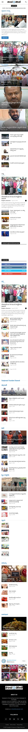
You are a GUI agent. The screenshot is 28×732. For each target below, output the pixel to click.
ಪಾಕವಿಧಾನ (4, 614)
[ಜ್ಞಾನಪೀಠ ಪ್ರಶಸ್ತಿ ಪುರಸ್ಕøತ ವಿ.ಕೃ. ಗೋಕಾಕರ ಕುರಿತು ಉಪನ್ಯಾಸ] (5, 320)
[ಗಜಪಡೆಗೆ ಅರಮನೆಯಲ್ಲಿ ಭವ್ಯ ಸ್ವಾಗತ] (5, 164)
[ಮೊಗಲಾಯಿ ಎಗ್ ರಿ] (4, 641)
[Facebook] (5, 719)
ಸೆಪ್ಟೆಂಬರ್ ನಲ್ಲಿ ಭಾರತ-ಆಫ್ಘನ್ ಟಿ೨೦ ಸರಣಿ (17, 455)
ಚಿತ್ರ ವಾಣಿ (4, 385)
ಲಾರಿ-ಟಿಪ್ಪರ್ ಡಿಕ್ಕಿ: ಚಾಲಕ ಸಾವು (15, 506)
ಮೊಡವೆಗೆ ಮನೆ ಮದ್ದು (13, 584)
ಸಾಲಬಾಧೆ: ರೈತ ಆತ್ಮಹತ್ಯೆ (13, 513)
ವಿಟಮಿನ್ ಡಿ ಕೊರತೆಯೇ (8, 579)
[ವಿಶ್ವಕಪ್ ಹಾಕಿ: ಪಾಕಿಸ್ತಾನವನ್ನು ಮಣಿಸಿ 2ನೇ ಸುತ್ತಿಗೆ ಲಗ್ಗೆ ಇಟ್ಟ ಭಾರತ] (14, 437)
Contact (7, 724)
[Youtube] (22, 719)
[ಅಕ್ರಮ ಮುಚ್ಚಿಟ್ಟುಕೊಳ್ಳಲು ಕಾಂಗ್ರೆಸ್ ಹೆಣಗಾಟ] (14, 98)
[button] (2, 2)
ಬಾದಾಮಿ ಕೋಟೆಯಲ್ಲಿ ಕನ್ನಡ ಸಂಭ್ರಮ (16, 411)
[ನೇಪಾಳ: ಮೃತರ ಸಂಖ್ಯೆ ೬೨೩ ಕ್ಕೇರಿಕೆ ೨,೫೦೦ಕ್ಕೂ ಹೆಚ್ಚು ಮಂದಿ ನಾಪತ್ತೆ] (5, 136)
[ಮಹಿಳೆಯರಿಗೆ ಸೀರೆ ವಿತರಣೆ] (5, 219)
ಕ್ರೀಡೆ (2, 428)
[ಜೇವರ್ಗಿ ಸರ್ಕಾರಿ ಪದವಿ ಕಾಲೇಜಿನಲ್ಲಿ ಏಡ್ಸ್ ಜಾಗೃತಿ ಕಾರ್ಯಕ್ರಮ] (5, 327)
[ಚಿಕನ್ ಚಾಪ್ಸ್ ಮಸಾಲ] (4, 647)
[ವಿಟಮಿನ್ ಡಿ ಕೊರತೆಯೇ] (14, 573)
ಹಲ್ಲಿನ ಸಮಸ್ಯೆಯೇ (12, 591)
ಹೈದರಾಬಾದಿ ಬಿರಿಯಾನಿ (8, 627)
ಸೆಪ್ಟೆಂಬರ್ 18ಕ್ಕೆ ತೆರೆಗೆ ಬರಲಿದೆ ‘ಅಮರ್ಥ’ (16, 398)
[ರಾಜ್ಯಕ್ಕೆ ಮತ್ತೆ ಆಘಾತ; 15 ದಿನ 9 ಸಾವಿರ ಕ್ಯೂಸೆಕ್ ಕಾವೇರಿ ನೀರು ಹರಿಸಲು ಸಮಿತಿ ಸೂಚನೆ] (5, 226)
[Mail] (14, 719)
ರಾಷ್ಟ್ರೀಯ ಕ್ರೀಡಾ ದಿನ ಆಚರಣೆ (16, 347)
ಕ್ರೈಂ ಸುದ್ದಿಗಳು (5, 475)
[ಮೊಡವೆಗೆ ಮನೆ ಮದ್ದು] (4, 586)
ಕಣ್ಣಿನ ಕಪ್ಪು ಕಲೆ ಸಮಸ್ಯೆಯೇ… (14, 604)
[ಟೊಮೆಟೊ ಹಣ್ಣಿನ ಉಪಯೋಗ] (4, 599)
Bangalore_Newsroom (6, 200)
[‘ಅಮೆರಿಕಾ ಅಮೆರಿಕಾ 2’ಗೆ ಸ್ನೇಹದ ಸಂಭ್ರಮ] (4, 406)
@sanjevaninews (11, 660)
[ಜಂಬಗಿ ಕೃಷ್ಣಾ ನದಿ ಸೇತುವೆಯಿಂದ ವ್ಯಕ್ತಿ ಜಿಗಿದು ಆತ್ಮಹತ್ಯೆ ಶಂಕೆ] (4, 495)
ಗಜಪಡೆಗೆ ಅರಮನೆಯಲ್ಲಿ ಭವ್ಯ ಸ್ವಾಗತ (17, 163)
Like (24, 264)
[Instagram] (10, 719)
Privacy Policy (19, 724)
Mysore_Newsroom (6, 580)
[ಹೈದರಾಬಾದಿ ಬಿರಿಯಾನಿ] (14, 624)
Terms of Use (13, 724)
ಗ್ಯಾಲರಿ (3, 520)
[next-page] (5, 170)
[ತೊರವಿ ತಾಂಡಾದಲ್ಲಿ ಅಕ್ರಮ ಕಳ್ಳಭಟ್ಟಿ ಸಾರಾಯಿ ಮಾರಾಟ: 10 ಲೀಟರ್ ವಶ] (14, 484)
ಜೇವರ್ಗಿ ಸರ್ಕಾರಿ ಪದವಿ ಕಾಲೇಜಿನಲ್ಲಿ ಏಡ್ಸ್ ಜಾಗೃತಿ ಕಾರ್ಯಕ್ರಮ (14, 8)
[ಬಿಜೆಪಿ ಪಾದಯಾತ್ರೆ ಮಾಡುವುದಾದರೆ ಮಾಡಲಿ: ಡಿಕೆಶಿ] (14, 75)
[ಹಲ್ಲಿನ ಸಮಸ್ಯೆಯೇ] (4, 592)
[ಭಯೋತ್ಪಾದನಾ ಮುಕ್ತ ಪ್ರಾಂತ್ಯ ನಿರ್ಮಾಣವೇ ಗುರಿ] (5, 143)
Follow (23, 267)
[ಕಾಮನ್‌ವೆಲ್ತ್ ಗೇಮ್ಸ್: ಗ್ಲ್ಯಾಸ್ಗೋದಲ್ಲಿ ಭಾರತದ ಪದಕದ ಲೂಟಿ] (4, 469)
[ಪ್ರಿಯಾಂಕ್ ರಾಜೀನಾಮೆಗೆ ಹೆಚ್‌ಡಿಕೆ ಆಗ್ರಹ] (5, 157)
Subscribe (23, 273)
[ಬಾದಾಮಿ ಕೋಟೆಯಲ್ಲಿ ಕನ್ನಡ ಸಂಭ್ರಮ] (4, 412)
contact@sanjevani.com (17, 709)
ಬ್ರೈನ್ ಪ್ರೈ (11, 652)
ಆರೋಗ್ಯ (3, 563)
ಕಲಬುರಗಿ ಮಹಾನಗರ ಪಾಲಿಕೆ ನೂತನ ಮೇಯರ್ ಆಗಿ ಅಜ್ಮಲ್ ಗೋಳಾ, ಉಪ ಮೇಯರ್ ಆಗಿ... (17, 341)
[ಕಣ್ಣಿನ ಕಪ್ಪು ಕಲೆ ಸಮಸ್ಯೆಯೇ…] (4, 605)
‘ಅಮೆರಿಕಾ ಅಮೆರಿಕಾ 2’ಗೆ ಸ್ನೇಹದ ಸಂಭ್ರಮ (17, 404)
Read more (5, 37)
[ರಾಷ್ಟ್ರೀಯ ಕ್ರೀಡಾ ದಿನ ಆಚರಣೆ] (5, 349)
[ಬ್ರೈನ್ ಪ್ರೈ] (4, 654)
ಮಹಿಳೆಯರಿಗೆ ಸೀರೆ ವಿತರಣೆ (15, 217)
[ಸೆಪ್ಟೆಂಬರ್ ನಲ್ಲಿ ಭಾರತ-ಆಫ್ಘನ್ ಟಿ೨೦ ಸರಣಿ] (4, 456)
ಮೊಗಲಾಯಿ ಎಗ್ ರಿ (12, 639)
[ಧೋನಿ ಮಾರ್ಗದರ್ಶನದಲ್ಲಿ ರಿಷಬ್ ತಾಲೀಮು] (4, 463)
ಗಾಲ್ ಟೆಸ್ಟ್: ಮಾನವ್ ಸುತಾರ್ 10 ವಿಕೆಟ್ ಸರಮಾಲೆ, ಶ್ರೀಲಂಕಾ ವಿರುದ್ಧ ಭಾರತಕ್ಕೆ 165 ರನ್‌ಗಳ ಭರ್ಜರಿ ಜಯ (17, 449)
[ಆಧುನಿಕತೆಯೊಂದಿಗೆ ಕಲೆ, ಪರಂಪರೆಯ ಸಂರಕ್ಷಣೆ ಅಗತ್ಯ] (5, 363)
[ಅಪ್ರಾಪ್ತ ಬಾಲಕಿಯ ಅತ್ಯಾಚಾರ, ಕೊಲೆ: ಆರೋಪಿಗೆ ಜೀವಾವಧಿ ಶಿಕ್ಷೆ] (4, 502)
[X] (18, 719)
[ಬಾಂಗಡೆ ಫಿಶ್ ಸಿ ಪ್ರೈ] (4, 635)
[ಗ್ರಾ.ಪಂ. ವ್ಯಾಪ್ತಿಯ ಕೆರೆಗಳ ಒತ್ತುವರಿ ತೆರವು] (14, 120)
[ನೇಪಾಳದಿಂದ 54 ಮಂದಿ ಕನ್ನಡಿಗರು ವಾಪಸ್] (14, 52)
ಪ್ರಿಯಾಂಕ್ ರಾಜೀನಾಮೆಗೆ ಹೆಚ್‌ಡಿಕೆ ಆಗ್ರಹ (18, 156)
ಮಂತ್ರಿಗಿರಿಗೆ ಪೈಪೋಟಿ (7, 14)
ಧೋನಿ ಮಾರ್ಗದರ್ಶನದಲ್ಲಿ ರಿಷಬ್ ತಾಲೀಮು (17, 461)
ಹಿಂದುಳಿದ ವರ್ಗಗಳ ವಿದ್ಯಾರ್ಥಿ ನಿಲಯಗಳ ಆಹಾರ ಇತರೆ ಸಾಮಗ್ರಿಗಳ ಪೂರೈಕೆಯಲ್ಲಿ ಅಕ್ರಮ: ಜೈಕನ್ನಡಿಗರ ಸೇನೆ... (18, 334)
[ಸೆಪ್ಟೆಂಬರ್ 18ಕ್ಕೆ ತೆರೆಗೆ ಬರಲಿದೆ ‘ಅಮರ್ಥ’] (4, 400)
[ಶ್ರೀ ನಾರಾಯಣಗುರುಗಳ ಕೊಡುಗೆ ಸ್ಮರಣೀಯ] (5, 356)
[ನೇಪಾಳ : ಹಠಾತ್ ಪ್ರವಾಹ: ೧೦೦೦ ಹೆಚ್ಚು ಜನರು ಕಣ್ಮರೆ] (5, 212)
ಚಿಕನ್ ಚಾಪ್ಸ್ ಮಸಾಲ (13, 646)
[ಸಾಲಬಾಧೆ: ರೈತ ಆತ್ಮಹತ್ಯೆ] (4, 514)
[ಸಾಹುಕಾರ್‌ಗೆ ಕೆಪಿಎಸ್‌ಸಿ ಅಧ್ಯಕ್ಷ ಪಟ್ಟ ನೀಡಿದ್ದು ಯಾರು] (5, 150)
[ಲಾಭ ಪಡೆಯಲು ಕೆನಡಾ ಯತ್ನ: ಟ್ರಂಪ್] (5, 233)
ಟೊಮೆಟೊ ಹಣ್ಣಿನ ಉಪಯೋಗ (15, 597)
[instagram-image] (5, 668)
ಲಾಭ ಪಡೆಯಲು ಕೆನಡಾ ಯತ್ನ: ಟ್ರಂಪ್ (17, 232)
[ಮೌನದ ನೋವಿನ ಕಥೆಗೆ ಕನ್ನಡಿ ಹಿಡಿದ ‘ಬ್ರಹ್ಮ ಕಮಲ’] (4, 419)
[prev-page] (2, 170)
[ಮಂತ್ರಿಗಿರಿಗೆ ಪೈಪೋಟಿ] (14, 21)
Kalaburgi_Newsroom (7, 394)
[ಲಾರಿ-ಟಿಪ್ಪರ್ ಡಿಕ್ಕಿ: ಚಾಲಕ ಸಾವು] (4, 508)
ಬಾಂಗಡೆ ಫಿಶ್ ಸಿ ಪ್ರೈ (12, 633)
